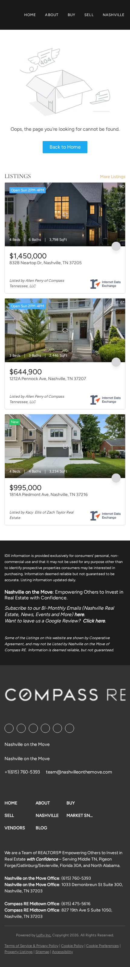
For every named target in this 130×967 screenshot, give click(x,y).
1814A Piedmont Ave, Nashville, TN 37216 (48, 494)
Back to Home (65, 147)
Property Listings (19, 952)
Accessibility (62, 952)
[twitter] (33, 728)
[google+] (69, 728)
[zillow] (45, 728)
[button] (20, 803)
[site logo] (67, 696)
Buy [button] (71, 15)
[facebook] (9, 728)
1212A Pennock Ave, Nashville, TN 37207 (47, 378)
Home (30, 15)
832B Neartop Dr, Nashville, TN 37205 (45, 262)
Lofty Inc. (43, 935)
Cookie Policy (72, 946)
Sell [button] (88, 15)
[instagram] (57, 728)
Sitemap (42, 952)
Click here (94, 621)
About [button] (52, 15)
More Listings (112, 176)
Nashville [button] (114, 15)
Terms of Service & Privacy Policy (31, 946)
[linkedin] (21, 728)
